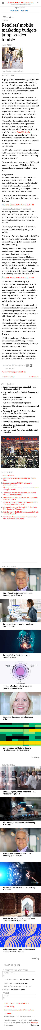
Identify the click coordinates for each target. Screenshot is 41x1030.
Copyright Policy (23, 1003)
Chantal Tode (9, 76)
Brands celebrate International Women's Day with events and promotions (20, 518)
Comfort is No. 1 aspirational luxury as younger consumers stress (17, 687)
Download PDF (9, 368)
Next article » (34, 377)
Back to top (35, 757)
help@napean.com (27, 979)
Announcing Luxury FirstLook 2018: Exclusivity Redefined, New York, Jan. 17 (20, 508)
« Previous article (8, 377)
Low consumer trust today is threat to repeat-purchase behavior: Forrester (17, 749)
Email (6, 17)
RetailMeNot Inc (24, 132)
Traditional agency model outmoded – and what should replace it (19, 388)
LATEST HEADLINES (7, 383)
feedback (34, 1023)
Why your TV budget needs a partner (17, 403)
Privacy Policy (9, 1003)
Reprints (22, 365)
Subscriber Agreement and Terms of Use (19, 1010)
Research (5, 20)
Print (13, 17)
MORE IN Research (9, 566)
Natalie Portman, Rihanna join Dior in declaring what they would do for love (20, 503)
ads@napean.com (18, 989)
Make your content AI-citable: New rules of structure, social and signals (19, 418)
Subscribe (24, 11)
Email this (8, 365)
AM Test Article (8, 475)
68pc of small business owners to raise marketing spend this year (17, 399)
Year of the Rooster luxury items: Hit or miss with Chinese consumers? (19, 494)
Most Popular (14, 11)
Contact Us (8, 1013)
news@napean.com (21, 984)
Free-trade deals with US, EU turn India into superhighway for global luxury (19, 412)
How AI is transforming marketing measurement (21, 422)
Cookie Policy (9, 1007)
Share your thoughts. (14, 372)
